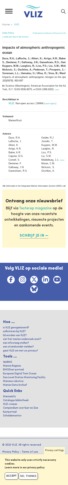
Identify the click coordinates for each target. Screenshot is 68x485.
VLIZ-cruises (10, 404)
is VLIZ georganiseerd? (16, 327)
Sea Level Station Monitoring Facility (24, 377)
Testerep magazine (35, 208)
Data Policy (8, 33)
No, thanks (28, 475)
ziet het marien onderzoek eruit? (22, 339)
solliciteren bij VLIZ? (14, 331)
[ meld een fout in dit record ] (16, 37)
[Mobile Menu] (8, 12)
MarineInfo (9, 396)
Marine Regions (12, 366)
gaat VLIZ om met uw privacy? (20, 351)
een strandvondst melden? (18, 347)
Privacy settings (54, 450)
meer (57, 89)
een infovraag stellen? (16, 343)
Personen (58, 33)
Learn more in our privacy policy (25, 467)
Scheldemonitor (12, 416)
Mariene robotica (13, 381)
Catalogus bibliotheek (16, 400)
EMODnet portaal (13, 369)
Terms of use (30, 452)
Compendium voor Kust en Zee (20, 408)
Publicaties (37, 33)
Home (6, 24)
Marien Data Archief (15, 385)
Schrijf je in (32, 236)
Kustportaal (10, 412)
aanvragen (50, 103)
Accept (11, 476)
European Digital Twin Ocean (19, 373)
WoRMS (7, 362)
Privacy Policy (10, 452)
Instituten (48, 33)
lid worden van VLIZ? (15, 335)
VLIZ (11, 103)
